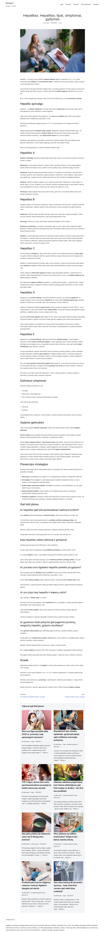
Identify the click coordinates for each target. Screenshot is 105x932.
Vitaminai (76, 4)
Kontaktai (96, 4)
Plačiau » (45, 752)
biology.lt (47, 23)
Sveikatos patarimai (72, 744)
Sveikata (68, 4)
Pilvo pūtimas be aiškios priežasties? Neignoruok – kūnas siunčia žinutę (66, 837)
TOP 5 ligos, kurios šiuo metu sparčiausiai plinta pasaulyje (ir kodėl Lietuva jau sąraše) (36, 785)
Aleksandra (26, 741)
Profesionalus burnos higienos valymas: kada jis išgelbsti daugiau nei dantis (36, 885)
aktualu (33, 844)
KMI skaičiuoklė (86, 4)
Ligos (61, 4)
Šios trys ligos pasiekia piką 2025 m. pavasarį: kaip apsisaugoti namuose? (35, 734)
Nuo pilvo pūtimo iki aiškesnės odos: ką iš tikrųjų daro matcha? (36, 837)
